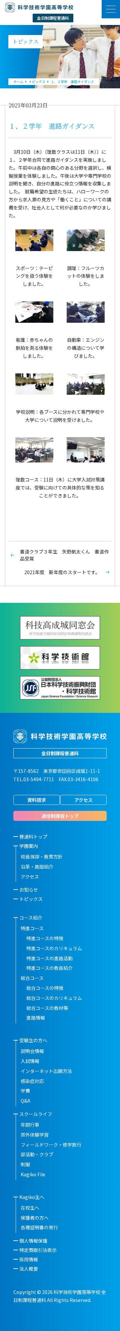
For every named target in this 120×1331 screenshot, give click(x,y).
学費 (25, 1090)
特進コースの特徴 (44, 938)
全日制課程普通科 (60, 753)
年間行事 (30, 1124)
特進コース (32, 928)
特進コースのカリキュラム (54, 948)
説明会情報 (32, 1051)
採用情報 (28, 1259)
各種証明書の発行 (39, 1227)
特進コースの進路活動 (49, 958)
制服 (25, 1164)
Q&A (25, 1100)
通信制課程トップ (60, 816)
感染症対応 (32, 1081)
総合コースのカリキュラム (54, 998)
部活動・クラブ (37, 1154)
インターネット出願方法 (46, 1071)
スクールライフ (35, 1114)
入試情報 (30, 1061)
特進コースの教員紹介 (49, 968)
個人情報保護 (33, 1240)
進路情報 (35, 1017)
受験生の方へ (33, 1040)
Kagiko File (33, 1174)
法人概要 (28, 1268)
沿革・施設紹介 (37, 866)
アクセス (83, 800)
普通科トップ (33, 836)
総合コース (32, 978)
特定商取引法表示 (38, 1250)
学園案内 (28, 846)
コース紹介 (30, 917)
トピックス (31, 899)
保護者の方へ (35, 1217)
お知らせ (28, 889)
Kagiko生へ (31, 1197)
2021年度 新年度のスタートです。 (62, 572)
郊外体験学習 (35, 1134)
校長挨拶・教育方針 (42, 856)
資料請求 (36, 800)
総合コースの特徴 (44, 988)
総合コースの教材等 (47, 1008)
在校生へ (30, 1207)
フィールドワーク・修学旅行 (51, 1144)
